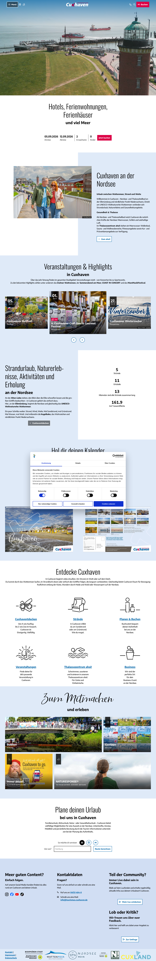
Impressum (10, 955)
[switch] (66, 495)
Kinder (93, 140)
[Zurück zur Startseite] (77, 4)
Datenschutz (11, 958)
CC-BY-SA (148, 327)
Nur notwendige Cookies (47, 504)
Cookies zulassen (108, 504)
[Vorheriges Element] (73, 340)
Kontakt (9, 952)
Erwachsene (81, 140)
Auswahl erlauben (78, 504)
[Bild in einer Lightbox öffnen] (39, 529)
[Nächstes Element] (82, 340)
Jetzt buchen (104, 137)
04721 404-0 (76, 892)
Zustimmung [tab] (46, 463)
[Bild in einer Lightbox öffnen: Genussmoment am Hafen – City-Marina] (53, 192)
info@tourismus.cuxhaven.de (73, 900)
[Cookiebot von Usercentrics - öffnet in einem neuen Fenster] (114, 456)
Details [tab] (78, 463)
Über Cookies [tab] (110, 463)
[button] (58, 137)
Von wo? (47, 849)
